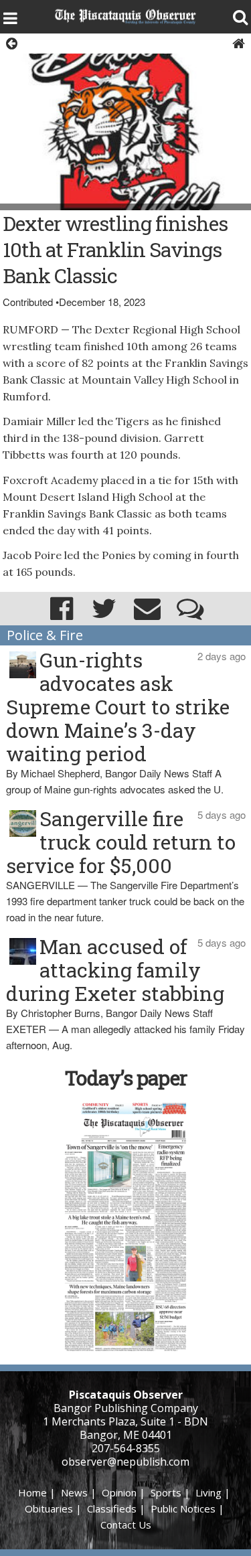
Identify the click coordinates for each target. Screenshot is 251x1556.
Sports (166, 1492)
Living (208, 1492)
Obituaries (49, 1508)
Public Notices (183, 1508)
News (74, 1492)
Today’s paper (126, 1078)
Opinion (119, 1492)
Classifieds (112, 1508)
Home (32, 1492)
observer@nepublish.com (125, 1461)
